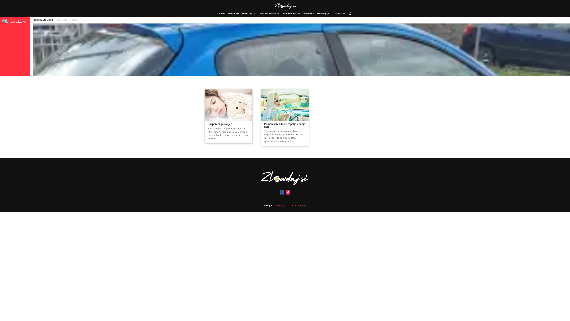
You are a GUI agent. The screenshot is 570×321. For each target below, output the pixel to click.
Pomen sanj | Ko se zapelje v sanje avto (284, 125)
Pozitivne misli (289, 14)
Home (222, 14)
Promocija (308, 14)
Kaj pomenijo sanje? (220, 124)
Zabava (338, 14)
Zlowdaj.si (281, 205)
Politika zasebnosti (297, 205)
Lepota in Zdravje (267, 14)
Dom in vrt (233, 14)
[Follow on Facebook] (282, 192)
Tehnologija (323, 14)
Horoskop (247, 14)
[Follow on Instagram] (288, 192)
